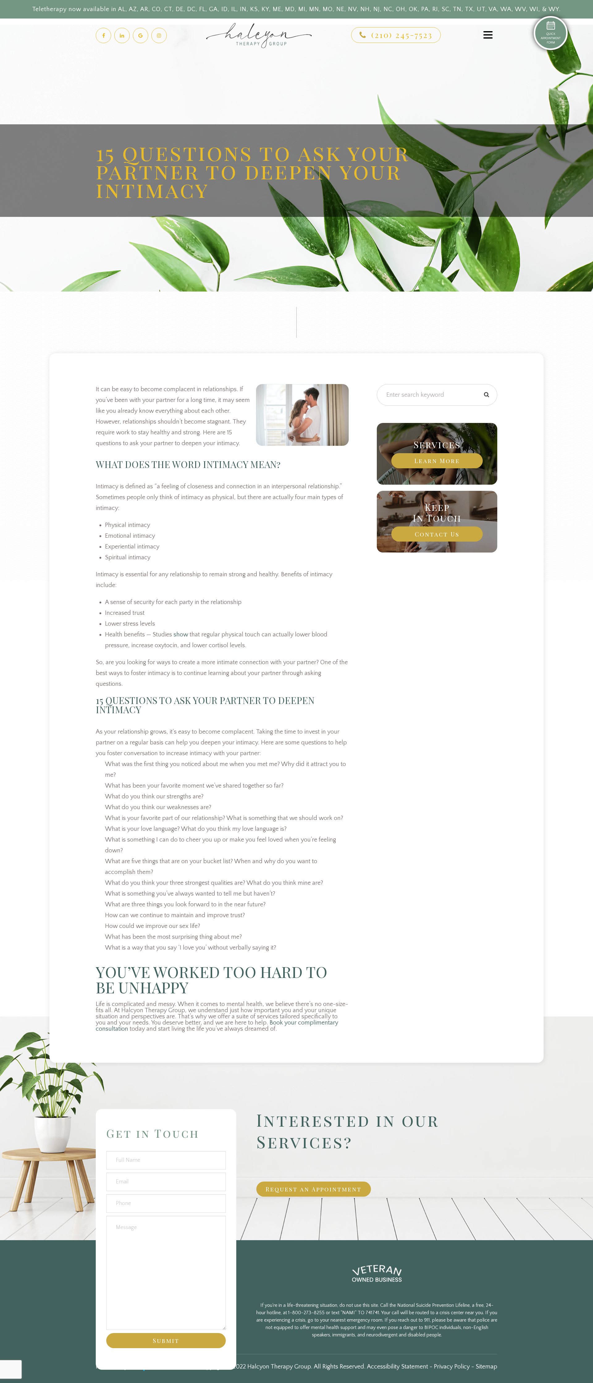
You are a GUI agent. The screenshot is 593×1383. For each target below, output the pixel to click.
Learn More (437, 461)
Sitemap (486, 1366)
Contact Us (437, 534)
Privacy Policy (452, 1366)
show (181, 634)
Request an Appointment (314, 1189)
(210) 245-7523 (402, 34)
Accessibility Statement (397, 1366)
